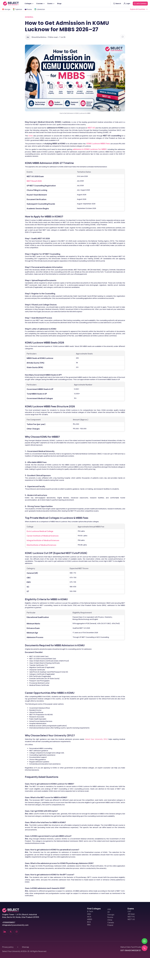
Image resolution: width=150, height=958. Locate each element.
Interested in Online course (93, 121)
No (89, 117)
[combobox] (78, 90)
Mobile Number (85, 85)
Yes (81, 117)
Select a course (86, 95)
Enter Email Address (88, 75)
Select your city (87, 105)
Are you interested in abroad (93, 114)
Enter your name (86, 65)
